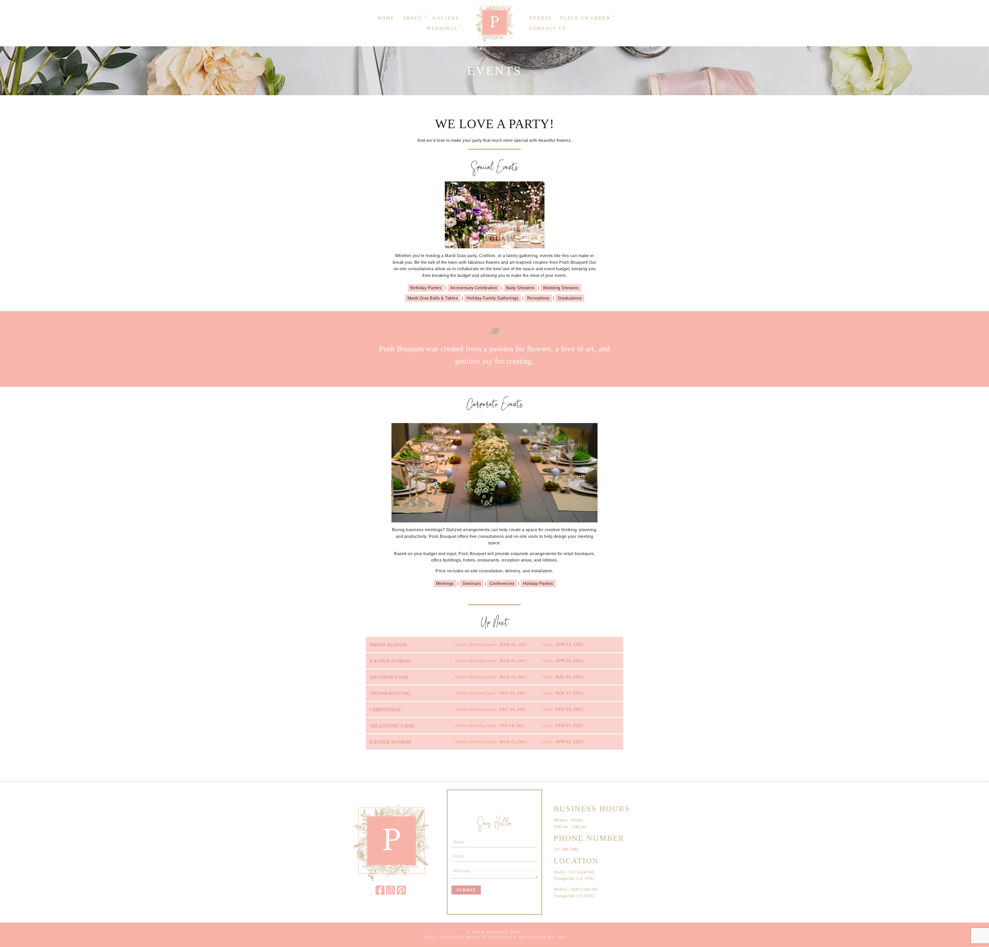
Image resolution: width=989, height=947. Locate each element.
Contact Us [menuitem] (548, 28)
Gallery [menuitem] (446, 18)
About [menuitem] (412, 18)
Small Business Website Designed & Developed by (490, 937)
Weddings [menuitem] (442, 28)
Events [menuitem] (541, 18)
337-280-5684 (566, 849)
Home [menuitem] (386, 18)
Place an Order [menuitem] (585, 18)
